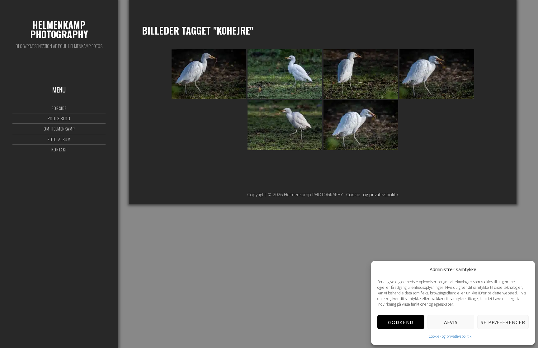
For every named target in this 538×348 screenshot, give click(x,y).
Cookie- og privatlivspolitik (449, 336)
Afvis (451, 322)
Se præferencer (503, 322)
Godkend (400, 322)
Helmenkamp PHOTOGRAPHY (59, 29)
